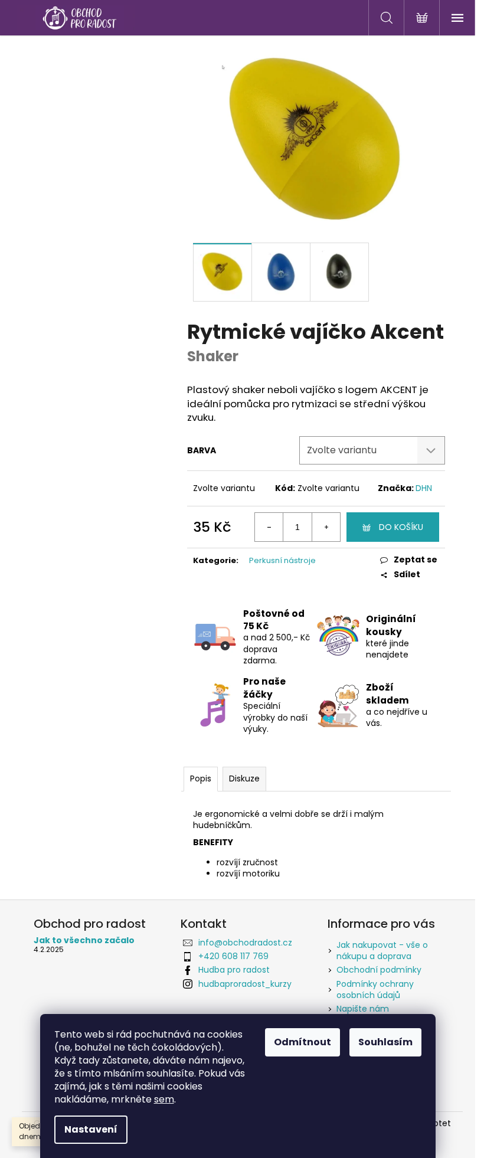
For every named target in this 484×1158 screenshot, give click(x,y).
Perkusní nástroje (282, 560)
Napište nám (362, 1009)
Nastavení (90, 1129)
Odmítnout (302, 1042)
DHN (424, 488)
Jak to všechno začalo (84, 940)
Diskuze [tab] (244, 778)
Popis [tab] (200, 778)
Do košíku (401, 527)
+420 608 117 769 (233, 956)
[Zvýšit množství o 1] (326, 527)
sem (164, 1099)
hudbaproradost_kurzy (245, 984)
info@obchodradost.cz (245, 942)
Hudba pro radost (234, 970)
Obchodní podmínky (378, 970)
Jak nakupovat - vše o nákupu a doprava (382, 950)
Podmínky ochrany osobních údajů (375, 989)
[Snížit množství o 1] (269, 527)
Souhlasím (385, 1042)
